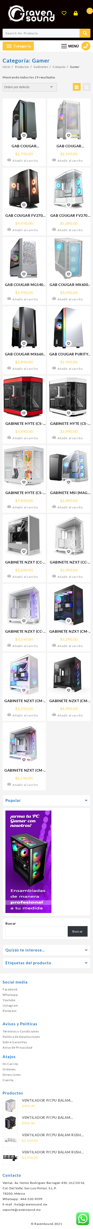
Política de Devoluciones (21, 1037)
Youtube (9, 1000)
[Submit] (85, 33)
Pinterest (9, 1011)
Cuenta (8, 1080)
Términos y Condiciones (21, 1031)
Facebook (10, 989)
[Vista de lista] (86, 87)
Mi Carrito (10, 1064)
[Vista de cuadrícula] (77, 87)
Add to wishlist (23, 135)
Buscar (10, 923)
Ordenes (9, 1069)
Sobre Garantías (15, 1042)
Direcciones (12, 1075)
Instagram (10, 1005)
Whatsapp (10, 995)
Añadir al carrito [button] (25, 160)
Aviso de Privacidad (17, 1047)
